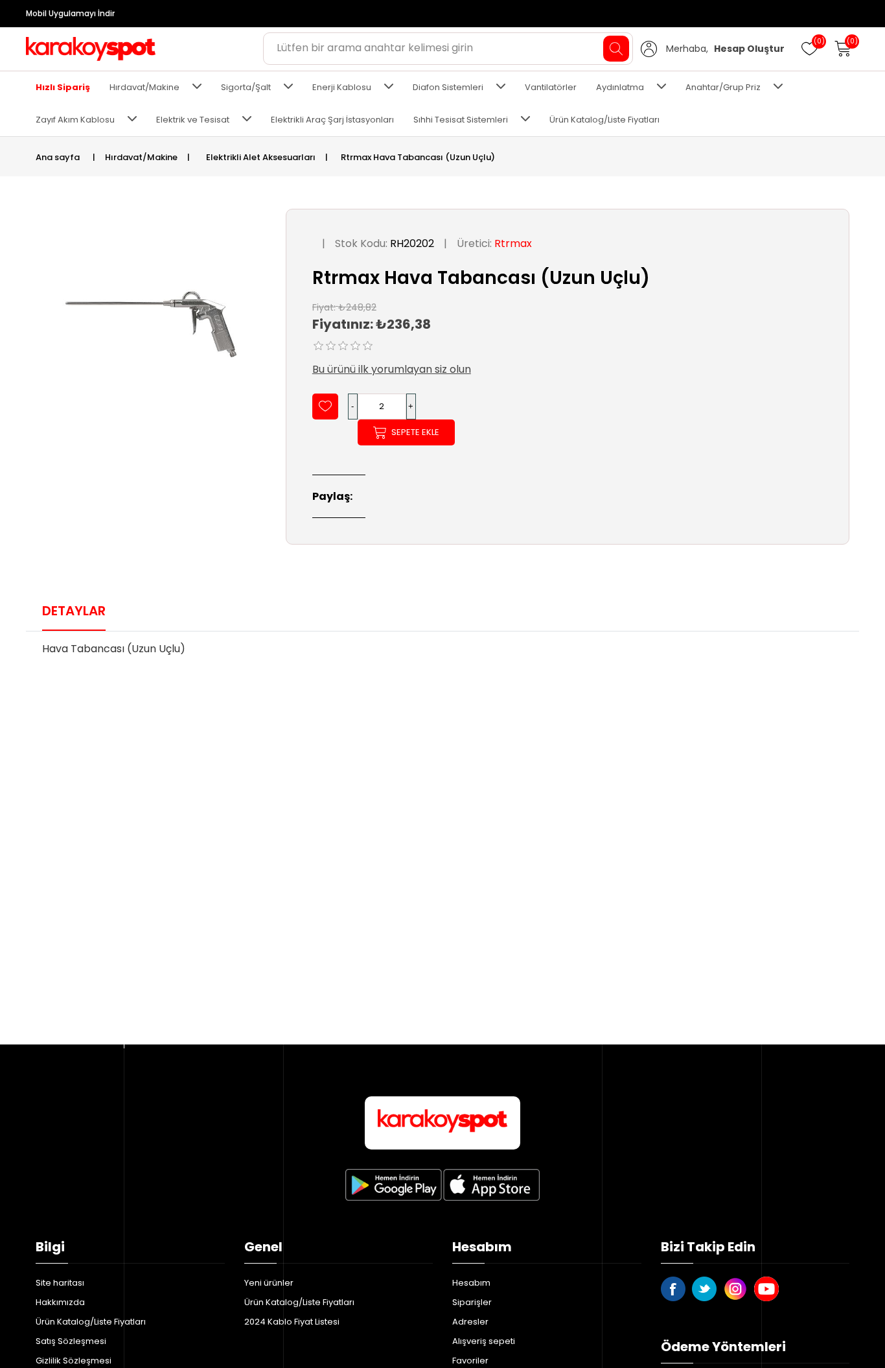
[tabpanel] (442, 653)
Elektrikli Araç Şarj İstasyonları (332, 119)
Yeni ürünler (268, 1283)
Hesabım (471, 1283)
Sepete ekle (415, 432)
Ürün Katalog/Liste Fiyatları (604, 119)
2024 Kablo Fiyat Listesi (291, 1321)
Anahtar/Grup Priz (723, 87)
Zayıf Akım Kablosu (75, 119)
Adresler (470, 1321)
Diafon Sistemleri (448, 87)
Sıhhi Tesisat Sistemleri (460, 119)
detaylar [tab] (74, 611)
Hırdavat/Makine (144, 87)
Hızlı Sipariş (63, 87)
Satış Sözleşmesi (71, 1341)
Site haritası (60, 1283)
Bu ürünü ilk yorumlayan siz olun (391, 369)
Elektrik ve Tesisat (192, 119)
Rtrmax (513, 243)
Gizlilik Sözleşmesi (73, 1360)
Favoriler (470, 1360)
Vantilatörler (551, 87)
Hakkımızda (60, 1302)
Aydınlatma (620, 87)
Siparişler (472, 1302)
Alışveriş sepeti (483, 1341)
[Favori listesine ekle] (325, 406)
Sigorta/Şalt (246, 87)
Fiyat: (324, 306)
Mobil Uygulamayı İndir (70, 13)
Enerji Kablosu (341, 87)
